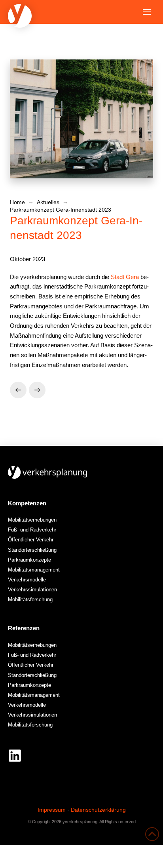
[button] (146, 12)
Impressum (52, 810)
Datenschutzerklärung (98, 810)
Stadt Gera (125, 276)
